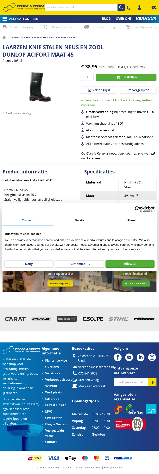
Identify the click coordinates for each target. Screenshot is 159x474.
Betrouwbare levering (103, 27)
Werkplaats (53, 392)
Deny (29, 263)
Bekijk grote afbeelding (18, 113)
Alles (89, 130)
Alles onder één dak (62, 27)
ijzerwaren (10, 393)
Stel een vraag (88, 380)
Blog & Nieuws (56, 424)
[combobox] (85, 7)
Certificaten (53, 418)
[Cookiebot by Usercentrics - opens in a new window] (138, 209)
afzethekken (11, 404)
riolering (9, 388)
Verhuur (51, 386)
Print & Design (55, 405)
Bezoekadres (83, 348)
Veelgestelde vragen (54, 433)
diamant (22, 388)
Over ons (52, 367)
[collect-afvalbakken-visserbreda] (118, 291)
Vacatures (52, 373)
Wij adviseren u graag (21, 27)
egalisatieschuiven (16, 409)
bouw (34, 374)
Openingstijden (85, 401)
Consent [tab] (27, 220)
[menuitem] (19, 19)
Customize (77, 263)
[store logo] (24, 7)
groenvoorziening (15, 374)
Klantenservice (56, 360)
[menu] (79, 19)
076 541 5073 (87, 373)
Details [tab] (79, 220)
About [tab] (131, 220)
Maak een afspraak (92, 386)
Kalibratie (52, 399)
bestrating (10, 369)
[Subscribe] (152, 382)
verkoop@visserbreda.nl (96, 367)
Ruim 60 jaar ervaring (145, 27)
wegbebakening (14, 383)
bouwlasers (30, 404)
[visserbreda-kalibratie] (41, 291)
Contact (51, 442)
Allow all (130, 263)
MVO (49, 411)
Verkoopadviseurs (58, 380)
